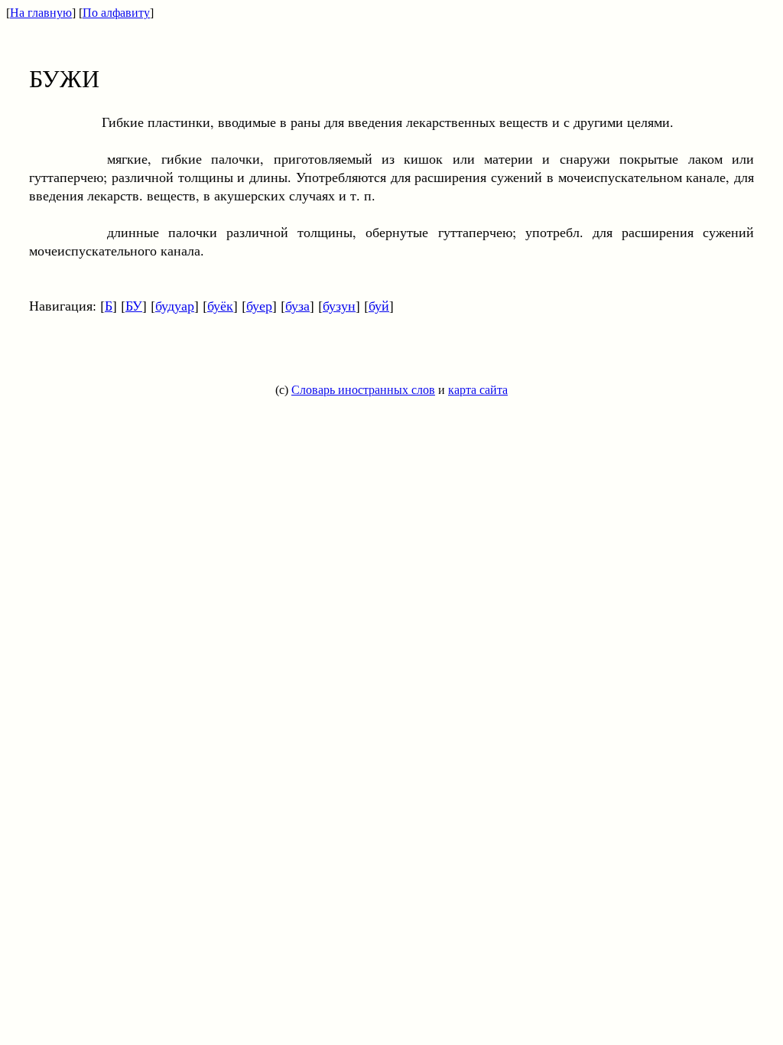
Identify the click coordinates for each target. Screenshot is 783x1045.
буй (379, 305)
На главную (41, 12)
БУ (133, 305)
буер (259, 305)
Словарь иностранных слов (363, 389)
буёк (220, 305)
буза (297, 305)
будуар (174, 305)
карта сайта (478, 389)
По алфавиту (116, 12)
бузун (339, 305)
